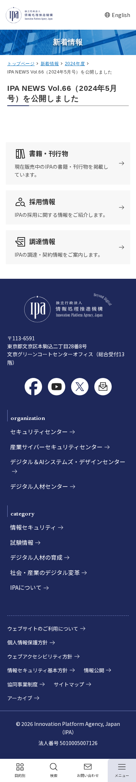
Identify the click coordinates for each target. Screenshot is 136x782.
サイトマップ (69, 684)
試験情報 (21, 542)
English (117, 15)
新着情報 (50, 63)
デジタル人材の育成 (36, 557)
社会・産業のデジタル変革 (45, 572)
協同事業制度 (22, 684)
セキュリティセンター (39, 431)
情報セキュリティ (33, 527)
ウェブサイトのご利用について (42, 628)
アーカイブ (19, 698)
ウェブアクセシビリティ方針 (40, 656)
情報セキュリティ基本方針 (37, 670)
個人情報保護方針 (27, 642)
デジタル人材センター (39, 486)
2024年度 (75, 63)
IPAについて (26, 587)
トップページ (20, 63)
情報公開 (94, 670)
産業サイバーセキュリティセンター (56, 446)
